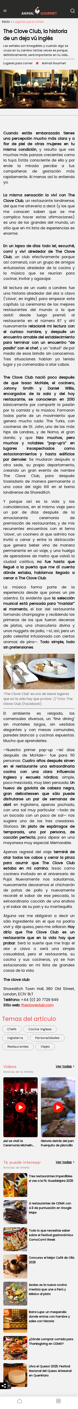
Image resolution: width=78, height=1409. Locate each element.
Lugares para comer (28, 21)
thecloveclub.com (37, 1005)
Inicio (6, 21)
